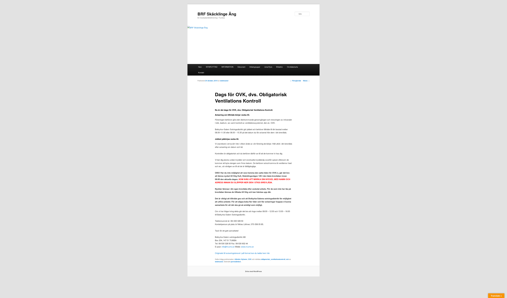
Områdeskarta (292, 67)
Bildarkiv (279, 67)
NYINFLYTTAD (211, 67)
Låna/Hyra (268, 67)
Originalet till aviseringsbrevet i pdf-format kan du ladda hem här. (242, 253)
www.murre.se (247, 246)
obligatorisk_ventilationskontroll (273, 259)
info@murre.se (228, 246)
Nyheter (244, 259)
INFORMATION (227, 67)
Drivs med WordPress (253, 271)
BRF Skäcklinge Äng (217, 14)
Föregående (295, 80)
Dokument (241, 67)
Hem (200, 67)
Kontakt (201, 72)
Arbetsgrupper (254, 67)
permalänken (236, 261)
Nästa (306, 80)
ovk (287, 259)
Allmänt (237, 259)
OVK (250, 259)
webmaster (224, 80)
